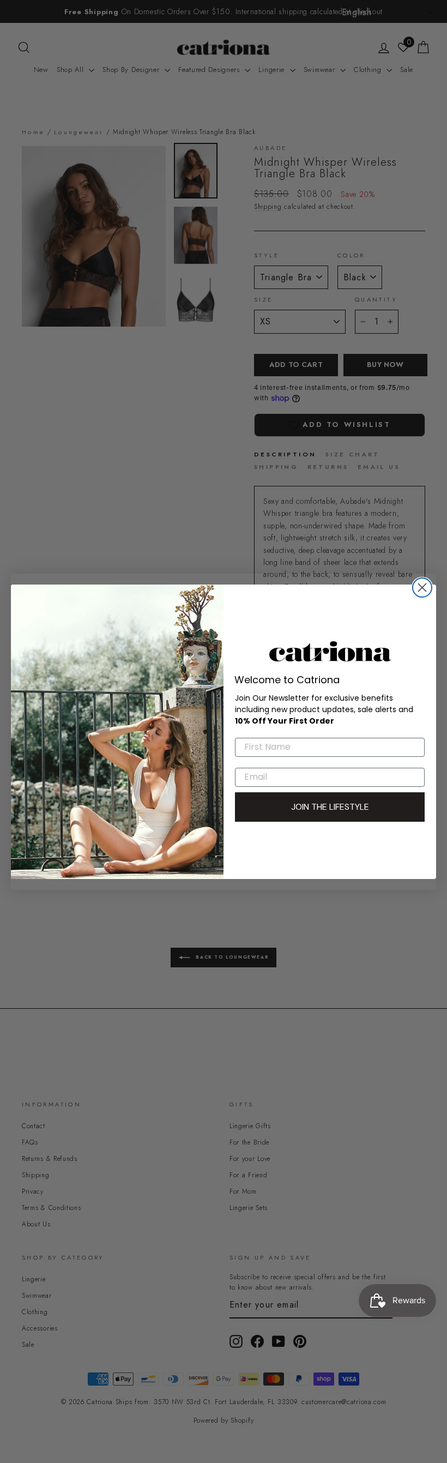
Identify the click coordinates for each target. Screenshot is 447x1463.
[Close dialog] (422, 587)
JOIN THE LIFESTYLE (330, 806)
